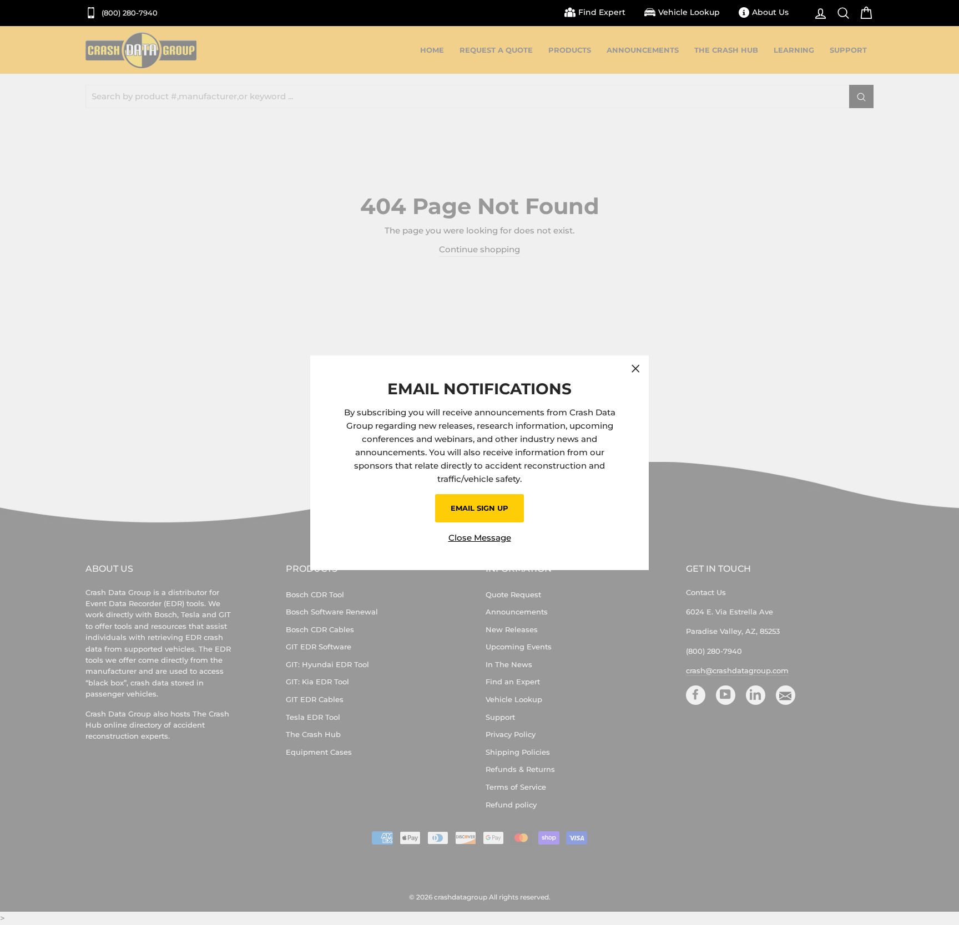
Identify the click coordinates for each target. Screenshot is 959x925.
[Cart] (863, 13)
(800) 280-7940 (128, 13)
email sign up (479, 508)
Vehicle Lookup (689, 12)
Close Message (479, 537)
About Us (770, 12)
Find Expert (601, 12)
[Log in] (817, 13)
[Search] (840, 13)
